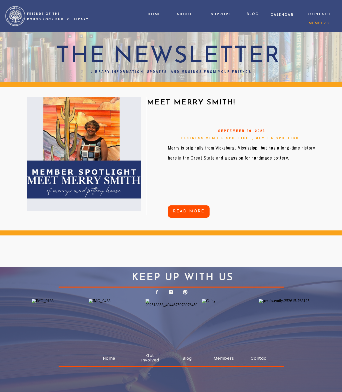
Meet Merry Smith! (191, 102)
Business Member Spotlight (216, 138)
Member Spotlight (278, 138)
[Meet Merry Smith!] (84, 154)
